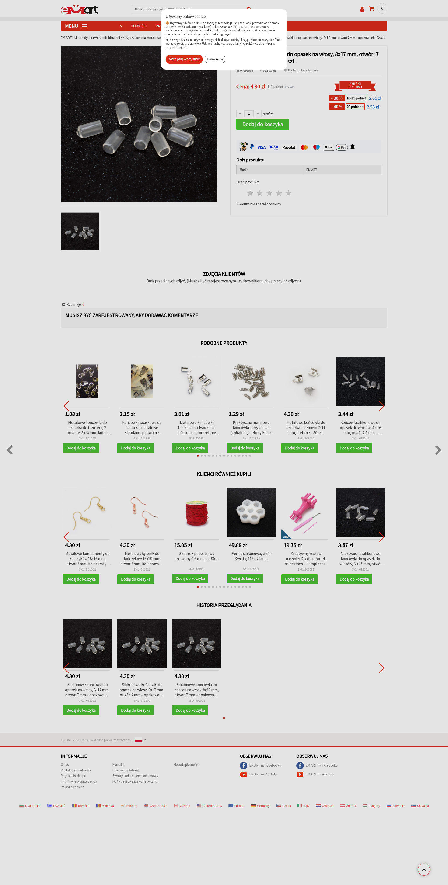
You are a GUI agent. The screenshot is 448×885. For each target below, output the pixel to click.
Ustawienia (215, 59)
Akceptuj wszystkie (184, 59)
